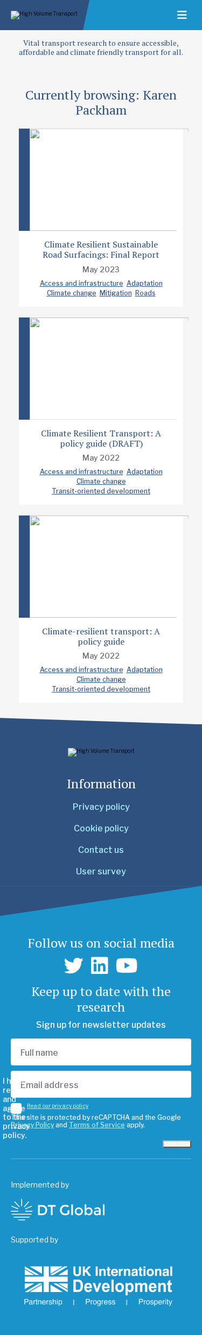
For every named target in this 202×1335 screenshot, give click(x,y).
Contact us (101, 850)
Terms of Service (97, 1125)
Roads (145, 293)
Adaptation (145, 283)
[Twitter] (73, 966)
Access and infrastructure (81, 283)
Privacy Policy (32, 1125)
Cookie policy (101, 828)
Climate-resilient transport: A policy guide (101, 636)
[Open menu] (182, 15)
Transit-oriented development (101, 491)
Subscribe (177, 1144)
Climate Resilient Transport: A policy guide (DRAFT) (101, 438)
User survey (101, 871)
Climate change (71, 293)
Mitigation (116, 293)
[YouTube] (127, 966)
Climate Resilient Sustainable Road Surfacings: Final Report (101, 249)
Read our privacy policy (57, 1106)
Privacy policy (101, 807)
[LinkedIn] (99, 966)
